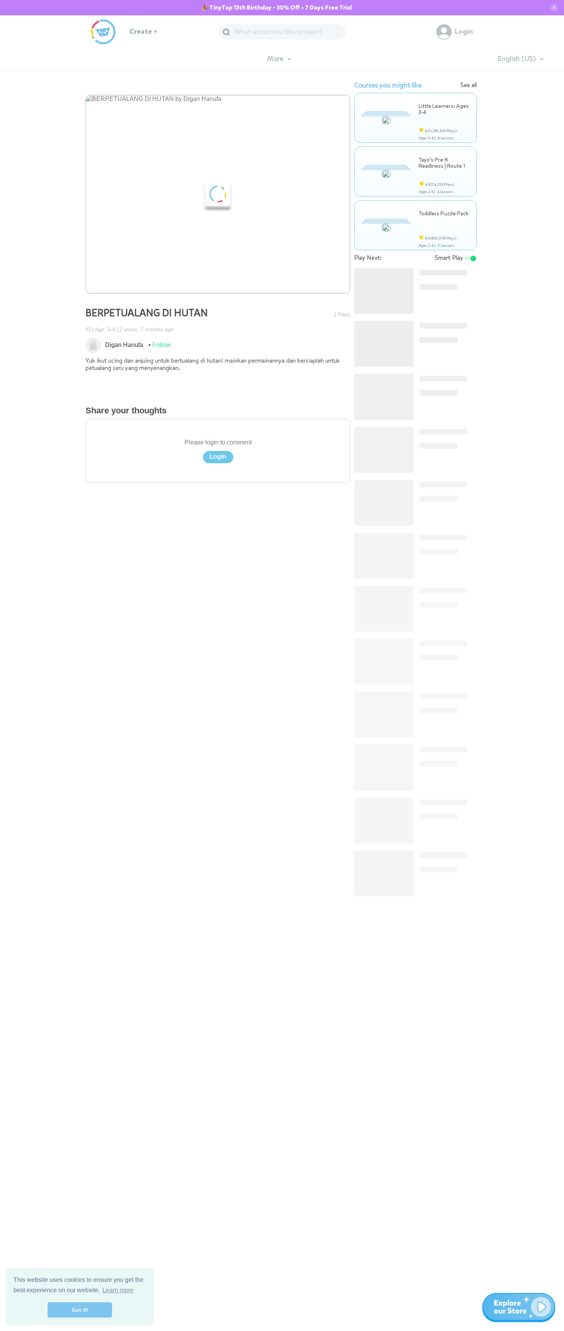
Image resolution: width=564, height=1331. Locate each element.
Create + (143, 31)
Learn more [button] (118, 1290)
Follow (161, 345)
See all (468, 85)
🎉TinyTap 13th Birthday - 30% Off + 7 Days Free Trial (276, 8)
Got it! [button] (80, 1310)
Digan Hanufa (124, 345)
